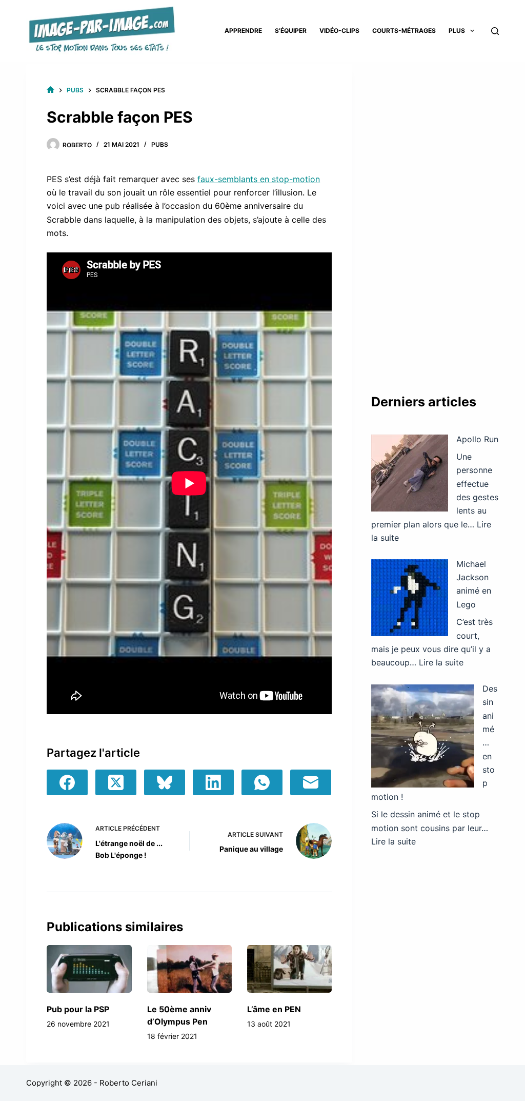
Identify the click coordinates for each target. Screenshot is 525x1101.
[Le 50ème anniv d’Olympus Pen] (189, 969)
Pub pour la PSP (78, 1009)
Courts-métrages (404, 30)
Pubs (159, 144)
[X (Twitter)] (115, 782)
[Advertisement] (435, 218)
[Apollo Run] (409, 473)
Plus (457, 30)
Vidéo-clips (339, 30)
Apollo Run (477, 439)
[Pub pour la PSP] (89, 969)
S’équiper (291, 30)
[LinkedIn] (213, 782)
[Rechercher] (495, 31)
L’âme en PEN (274, 1009)
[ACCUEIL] (50, 90)
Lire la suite (441, 662)
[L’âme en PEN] (289, 969)
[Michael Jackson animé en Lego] (409, 597)
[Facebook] (67, 782)
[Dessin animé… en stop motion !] (422, 736)
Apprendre (243, 30)
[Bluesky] (164, 782)
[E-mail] (310, 782)
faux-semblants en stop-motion (258, 179)
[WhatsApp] (261, 782)
